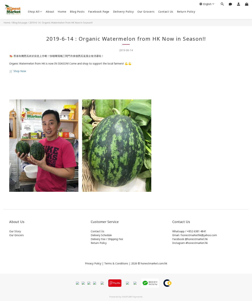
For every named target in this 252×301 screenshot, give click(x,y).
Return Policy (186, 11)
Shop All (33, 11)
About (50, 11)
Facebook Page (98, 11)
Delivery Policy (123, 11)
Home (62, 11)
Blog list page (19, 22)
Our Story (15, 231)
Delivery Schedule (101, 235)
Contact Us (165, 11)
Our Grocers (146, 11)
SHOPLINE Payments (132, 296)
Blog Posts (77, 11)
